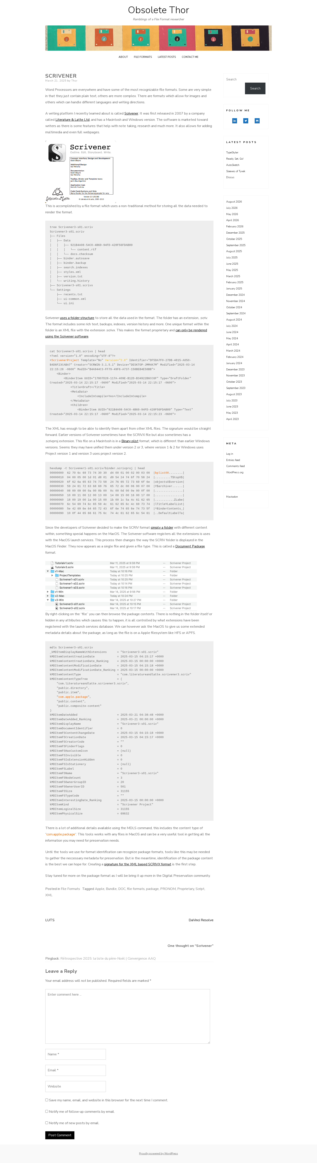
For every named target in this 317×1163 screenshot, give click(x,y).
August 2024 (234, 319)
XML (48, 895)
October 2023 (234, 381)
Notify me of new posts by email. (74, 1123)
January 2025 (234, 288)
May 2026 (232, 214)
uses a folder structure (77, 318)
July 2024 (231, 326)
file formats (136, 888)
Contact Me (190, 57)
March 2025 (233, 276)
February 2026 (234, 226)
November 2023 (235, 375)
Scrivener (131, 113)
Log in (229, 454)
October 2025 (234, 239)
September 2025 (235, 245)
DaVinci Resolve (201, 920)
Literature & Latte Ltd (72, 119)
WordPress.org (234, 472)
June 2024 (232, 332)
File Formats (143, 57)
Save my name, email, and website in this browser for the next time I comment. (108, 1100)
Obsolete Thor (158, 10)
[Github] (257, 120)
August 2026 (234, 201)
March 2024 (233, 350)
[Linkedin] (234, 120)
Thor (74, 80)
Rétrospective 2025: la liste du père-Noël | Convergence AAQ (108, 958)
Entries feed (233, 460)
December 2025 (235, 232)
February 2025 (234, 282)
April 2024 (232, 344)
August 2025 (234, 251)
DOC (122, 888)
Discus (230, 177)
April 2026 (232, 220)
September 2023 (235, 388)
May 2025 (232, 270)
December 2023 (235, 369)
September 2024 (235, 313)
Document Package (190, 546)
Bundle (111, 888)
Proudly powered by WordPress (158, 1153)
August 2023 (234, 394)
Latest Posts (167, 57)
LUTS (50, 920)
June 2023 (232, 406)
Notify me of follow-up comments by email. (82, 1111)
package (152, 888)
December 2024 (235, 295)
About (123, 57)
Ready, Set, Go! (234, 158)
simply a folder (162, 527)
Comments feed (235, 466)
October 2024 (234, 307)
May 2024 (232, 338)
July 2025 (231, 257)
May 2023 (232, 413)
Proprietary (185, 888)
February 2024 (234, 357)
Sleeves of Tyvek (235, 171)
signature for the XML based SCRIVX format (137, 864)
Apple (99, 888)
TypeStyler (232, 152)
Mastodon (232, 496)
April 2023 (232, 419)
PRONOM (168, 888)
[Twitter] (245, 120)
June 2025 (232, 264)
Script (200, 888)
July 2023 (231, 400)
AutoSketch (232, 165)
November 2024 (235, 301)
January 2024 (234, 363)
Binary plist (129, 441)
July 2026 (231, 208)
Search (231, 79)
